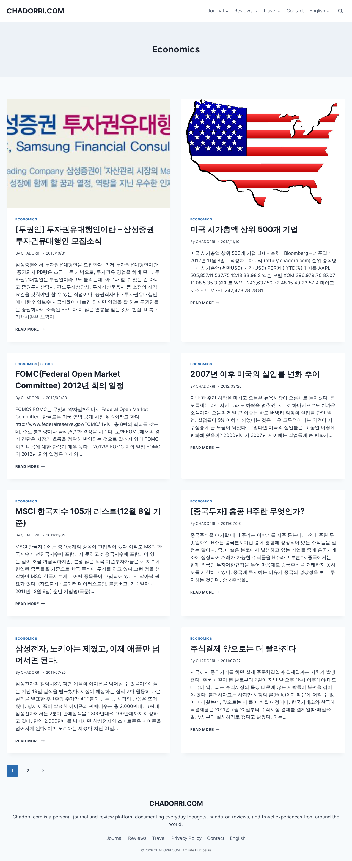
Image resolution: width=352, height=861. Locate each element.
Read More (30, 329)
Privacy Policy (186, 838)
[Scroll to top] (332, 842)
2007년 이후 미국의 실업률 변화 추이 (255, 374)
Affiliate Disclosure (196, 850)
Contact (295, 10)
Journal (114, 838)
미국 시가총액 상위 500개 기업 (244, 229)
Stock (46, 364)
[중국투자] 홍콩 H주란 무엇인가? (247, 511)
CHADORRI (30, 253)
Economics (26, 219)
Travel (159, 838)
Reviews (137, 838)
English (238, 838)
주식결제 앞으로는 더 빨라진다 (243, 648)
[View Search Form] (340, 11)
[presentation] (88, 153)
